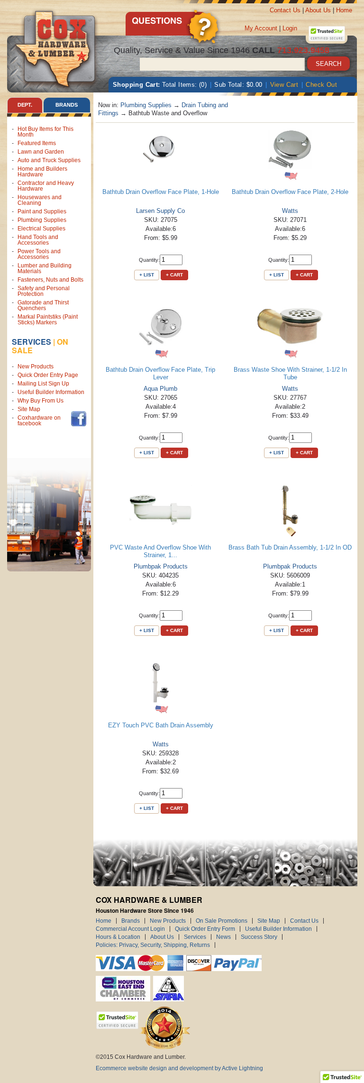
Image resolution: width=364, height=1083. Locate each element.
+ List (146, 274)
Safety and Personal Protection (44, 291)
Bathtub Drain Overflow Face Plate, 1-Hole (160, 191)
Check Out (321, 84)
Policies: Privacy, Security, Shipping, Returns (153, 945)
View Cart (284, 84)
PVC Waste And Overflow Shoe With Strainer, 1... (160, 551)
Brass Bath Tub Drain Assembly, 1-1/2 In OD (290, 547)
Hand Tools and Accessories (38, 240)
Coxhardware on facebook (39, 420)
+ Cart (174, 274)
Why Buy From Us (41, 400)
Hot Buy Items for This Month (45, 132)
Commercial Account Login (130, 929)
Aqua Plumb (160, 388)
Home (344, 10)
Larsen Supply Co (160, 210)
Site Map (29, 409)
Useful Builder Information (51, 392)
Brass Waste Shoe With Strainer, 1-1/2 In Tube (290, 373)
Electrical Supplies (41, 228)
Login (289, 28)
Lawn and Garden (41, 151)
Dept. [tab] (25, 105)
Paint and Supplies (42, 211)
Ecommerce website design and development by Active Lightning (179, 1068)
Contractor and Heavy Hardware (46, 186)
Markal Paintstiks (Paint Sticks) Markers (48, 319)
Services (31, 341)
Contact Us (285, 10)
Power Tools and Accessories (39, 254)
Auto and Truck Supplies (49, 160)
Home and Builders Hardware (42, 171)
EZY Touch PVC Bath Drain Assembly (160, 725)
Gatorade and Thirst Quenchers (43, 305)
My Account (261, 28)
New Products (36, 366)
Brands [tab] (66, 105)
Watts (290, 210)
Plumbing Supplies (42, 220)
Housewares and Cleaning (40, 200)
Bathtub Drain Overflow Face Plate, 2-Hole (290, 191)
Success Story (259, 937)
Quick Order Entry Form (205, 929)
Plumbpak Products (161, 566)
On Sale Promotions (221, 921)
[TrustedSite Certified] (326, 33)
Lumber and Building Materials (45, 268)
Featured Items (37, 143)
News (223, 937)
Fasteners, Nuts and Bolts (50, 279)
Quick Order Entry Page (48, 375)
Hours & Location (118, 937)
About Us (318, 10)
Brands (130, 921)
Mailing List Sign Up (43, 383)
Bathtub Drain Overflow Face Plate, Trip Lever (160, 373)
